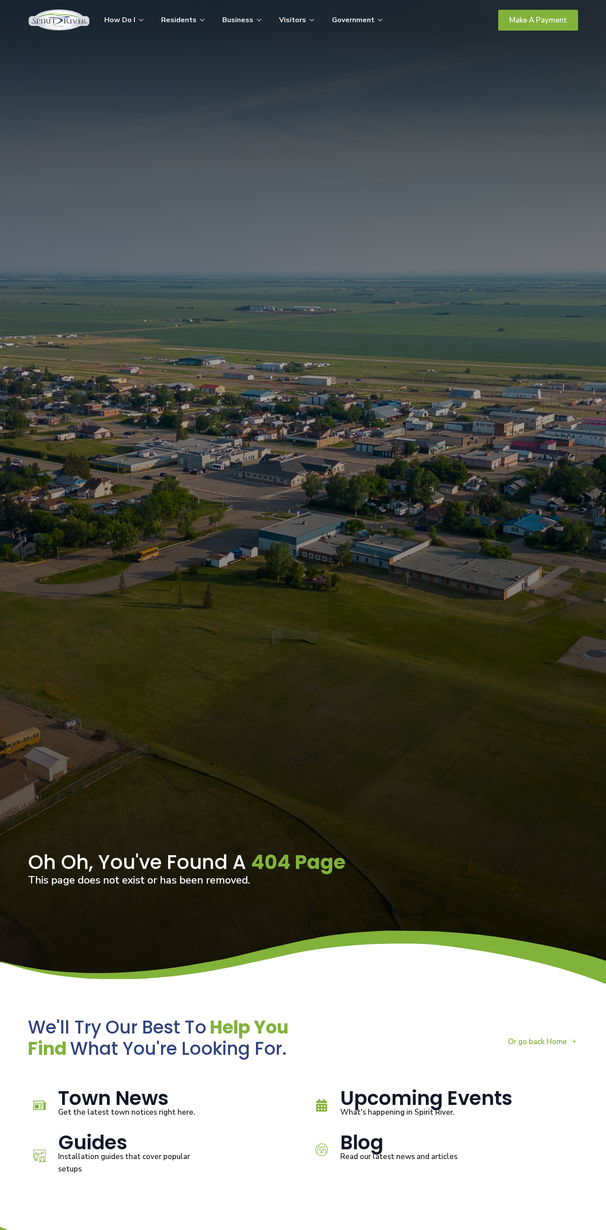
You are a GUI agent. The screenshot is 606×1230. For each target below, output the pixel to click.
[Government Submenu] (382, 20)
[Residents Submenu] (205, 20)
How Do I (119, 20)
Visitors (292, 20)
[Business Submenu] (261, 20)
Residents (179, 20)
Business (237, 20)
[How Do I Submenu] (143, 20)
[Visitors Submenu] (314, 20)
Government (353, 20)
